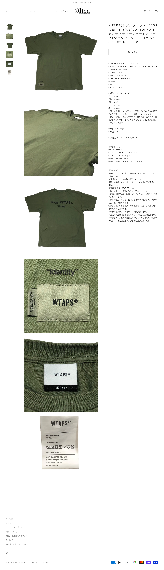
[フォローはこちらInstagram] (7, 553)
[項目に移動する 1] (9, 26)
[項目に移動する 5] (9, 63)
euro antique (62, 11)
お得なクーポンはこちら (82, 2)
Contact (9, 519)
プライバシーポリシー (15, 527)
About (8, 523)
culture (47, 11)
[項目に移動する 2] (9, 36)
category (34, 11)
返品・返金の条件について (17, 536)
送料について (11, 531)
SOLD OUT (133, 52)
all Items (10, 11)
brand (22, 11)
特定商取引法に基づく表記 (17, 544)
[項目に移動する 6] (9, 73)
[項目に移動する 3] (9, 45)
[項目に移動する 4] (9, 54)
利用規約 (9, 540)
